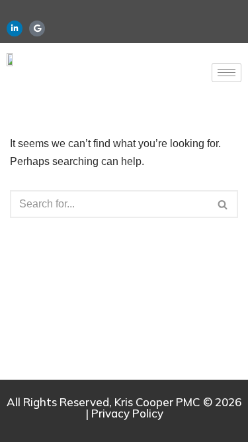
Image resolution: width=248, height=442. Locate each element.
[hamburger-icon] (226, 72)
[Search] (223, 204)
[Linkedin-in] (14, 28)
